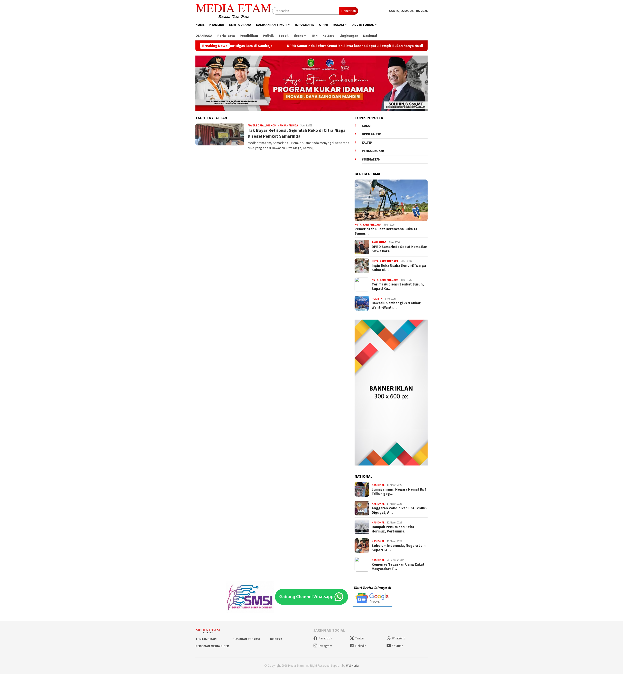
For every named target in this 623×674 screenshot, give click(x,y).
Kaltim (367, 143)
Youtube (397, 646)
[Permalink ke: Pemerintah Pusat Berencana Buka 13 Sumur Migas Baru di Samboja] (391, 200)
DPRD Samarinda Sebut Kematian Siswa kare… (399, 249)
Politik (377, 298)
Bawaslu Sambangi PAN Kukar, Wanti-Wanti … (396, 305)
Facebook (325, 638)
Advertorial (256, 125)
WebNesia (352, 666)
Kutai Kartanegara (368, 224)
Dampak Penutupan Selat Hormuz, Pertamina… (393, 529)
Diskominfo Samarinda (282, 125)
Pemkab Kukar (373, 151)
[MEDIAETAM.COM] (233, 10)
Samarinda (379, 242)
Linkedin (360, 646)
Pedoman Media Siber (212, 646)
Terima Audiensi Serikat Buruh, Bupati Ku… (398, 286)
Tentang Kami (206, 639)
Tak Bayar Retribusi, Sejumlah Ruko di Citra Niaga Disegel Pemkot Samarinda (297, 133)
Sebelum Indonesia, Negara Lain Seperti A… (399, 547)
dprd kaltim (371, 134)
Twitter (359, 638)
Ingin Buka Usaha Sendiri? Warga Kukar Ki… (399, 267)
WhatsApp (398, 638)
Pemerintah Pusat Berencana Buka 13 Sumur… (386, 231)
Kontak (276, 639)
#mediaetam (371, 159)
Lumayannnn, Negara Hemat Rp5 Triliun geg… (399, 491)
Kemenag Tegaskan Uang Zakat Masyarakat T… (398, 566)
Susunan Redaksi (246, 639)
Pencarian (348, 11)
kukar (367, 126)
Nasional (378, 485)
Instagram (325, 646)
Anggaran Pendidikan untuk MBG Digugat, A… (399, 510)
